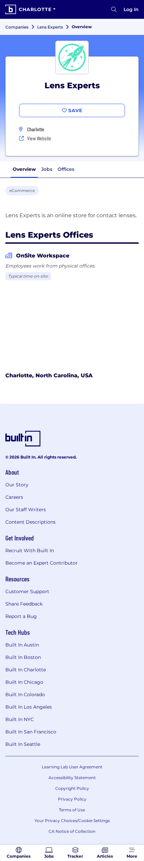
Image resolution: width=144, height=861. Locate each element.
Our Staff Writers (25, 510)
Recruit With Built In (29, 550)
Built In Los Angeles (28, 707)
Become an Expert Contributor (41, 563)
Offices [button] (66, 169)
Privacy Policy (72, 799)
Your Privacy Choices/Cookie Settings (72, 820)
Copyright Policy (72, 788)
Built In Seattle (22, 744)
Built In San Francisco (30, 732)
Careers (14, 497)
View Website (39, 138)
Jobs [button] (46, 169)
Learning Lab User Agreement (72, 766)
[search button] (114, 9)
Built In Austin (22, 645)
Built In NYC (19, 719)
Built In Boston (23, 657)
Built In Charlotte (25, 670)
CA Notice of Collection (72, 831)
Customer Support (27, 591)
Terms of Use (72, 809)
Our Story (16, 485)
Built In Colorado (25, 694)
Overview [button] (24, 169)
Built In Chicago (24, 682)
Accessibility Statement (72, 777)
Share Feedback (24, 604)
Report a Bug (21, 616)
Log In (131, 9)
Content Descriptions (30, 522)
